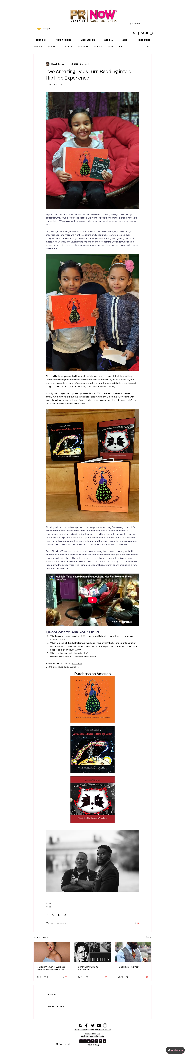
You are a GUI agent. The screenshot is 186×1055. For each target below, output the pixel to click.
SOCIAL (69, 46)
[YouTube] (147, 33)
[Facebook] (138, 33)
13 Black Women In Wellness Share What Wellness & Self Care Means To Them (51, 968)
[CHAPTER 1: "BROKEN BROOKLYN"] (92, 952)
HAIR (110, 46)
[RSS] (134, 33)
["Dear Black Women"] (133, 952)
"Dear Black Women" (128, 966)
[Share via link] (65, 915)
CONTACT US (92, 1034)
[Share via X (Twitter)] (53, 915)
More (120, 46)
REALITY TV (53, 46)
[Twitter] (142, 33)
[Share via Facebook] (47, 915)
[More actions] (137, 64)
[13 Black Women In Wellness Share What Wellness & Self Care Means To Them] (52, 952)
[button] (148, 47)
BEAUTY (98, 46)
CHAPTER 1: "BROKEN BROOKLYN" (88, 968)
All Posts (38, 46)
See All (148, 937)
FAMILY (48, 907)
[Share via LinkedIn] (59, 915)
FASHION (83, 46)
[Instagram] (151, 33)
